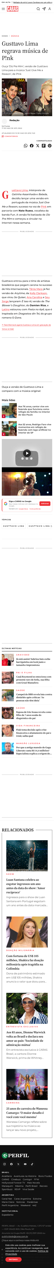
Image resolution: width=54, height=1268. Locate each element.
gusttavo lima (13, 526)
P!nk (43, 206)
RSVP (17, 1189)
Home (5, 36)
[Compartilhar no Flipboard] (43, 145)
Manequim (7, 1186)
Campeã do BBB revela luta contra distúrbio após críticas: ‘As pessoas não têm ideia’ (34, 697)
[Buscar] (38, 8)
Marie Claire (8, 1202)
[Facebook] (11, 1164)
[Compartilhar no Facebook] (31, 145)
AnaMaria (7, 1176)
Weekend (25, 1205)
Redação (14, 120)
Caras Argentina (22, 1198)
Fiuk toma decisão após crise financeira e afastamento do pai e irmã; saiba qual (33, 732)
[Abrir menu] (4, 9)
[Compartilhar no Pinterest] (49, 145)
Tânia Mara (36, 289)
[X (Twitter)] (18, 1164)
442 (34, 1205)
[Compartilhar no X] (37, 145)
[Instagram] (4, 1164)
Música (15, 36)
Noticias (20, 1202)
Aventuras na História (25, 1176)
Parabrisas (32, 1202)
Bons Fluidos (45, 1176)
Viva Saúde (28, 1189)
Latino (6, 309)
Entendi (13, 1259)
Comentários (11, 136)
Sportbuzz (7, 1189)
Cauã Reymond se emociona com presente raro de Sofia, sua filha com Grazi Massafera (33, 679)
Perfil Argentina (10, 1205)
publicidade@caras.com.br (15, 1236)
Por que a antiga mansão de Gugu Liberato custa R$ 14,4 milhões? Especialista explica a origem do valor (33, 750)
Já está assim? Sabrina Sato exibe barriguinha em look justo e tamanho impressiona (33, 662)
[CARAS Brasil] (12, 9)
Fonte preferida (35, 509)
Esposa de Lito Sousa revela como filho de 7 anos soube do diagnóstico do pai (33, 715)
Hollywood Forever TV (13, 1182)
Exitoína (37, 1198)
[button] (27, 453)
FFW (36, 1179)
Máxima (19, 1186)
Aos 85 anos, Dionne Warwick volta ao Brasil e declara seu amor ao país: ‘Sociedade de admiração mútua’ (25, 1038)
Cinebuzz (16, 1179)
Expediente (7, 1214)
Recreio (44, 1186)
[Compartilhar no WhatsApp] (25, 145)
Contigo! (27, 1179)
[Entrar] (49, 8)
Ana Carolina (34, 297)
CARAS (5, 1179)
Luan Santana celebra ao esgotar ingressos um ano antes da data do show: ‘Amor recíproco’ (25, 886)
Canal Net (7, 1198)
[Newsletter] (43, 8)
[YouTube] (25, 1164)
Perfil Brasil (32, 1186)
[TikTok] (32, 1164)
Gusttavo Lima (20, 190)
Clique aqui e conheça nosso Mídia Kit (20, 1240)
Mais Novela (33, 1182)
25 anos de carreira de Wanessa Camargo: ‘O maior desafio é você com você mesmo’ (27, 1112)
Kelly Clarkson (38, 293)
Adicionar (45, 504)
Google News (23, 509)
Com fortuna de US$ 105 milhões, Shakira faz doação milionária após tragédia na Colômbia (25, 962)
